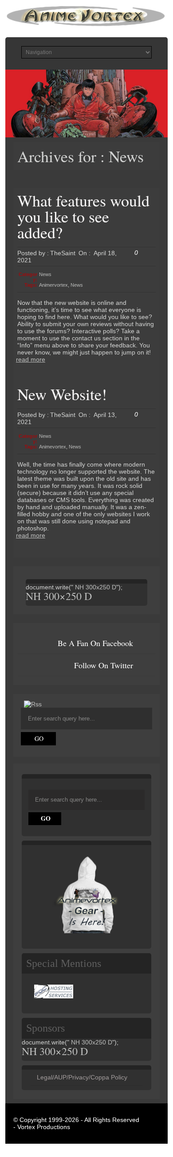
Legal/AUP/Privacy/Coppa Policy (82, 1077)
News (45, 274)
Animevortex (52, 446)
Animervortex (53, 285)
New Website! (62, 394)
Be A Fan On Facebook (95, 643)
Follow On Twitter (103, 665)
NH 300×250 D (59, 596)
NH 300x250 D (94, 587)
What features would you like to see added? (83, 216)
